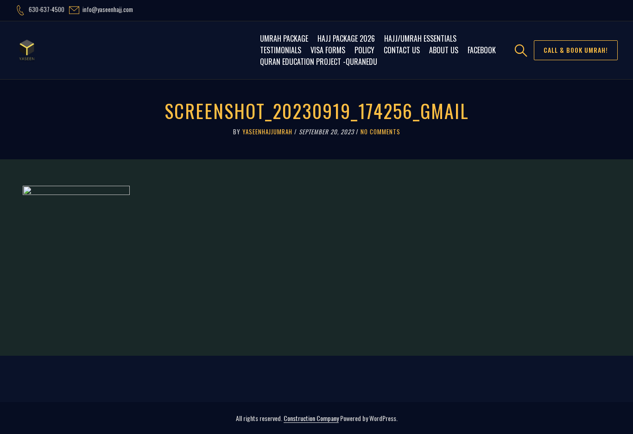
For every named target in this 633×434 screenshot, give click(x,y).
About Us (443, 50)
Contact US (402, 50)
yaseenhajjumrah (267, 131)
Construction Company (311, 418)
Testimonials (280, 50)
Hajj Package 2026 (346, 38)
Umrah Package (284, 38)
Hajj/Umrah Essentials (420, 38)
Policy (364, 50)
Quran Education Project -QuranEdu (318, 61)
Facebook (482, 50)
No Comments (380, 131)
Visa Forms (327, 50)
